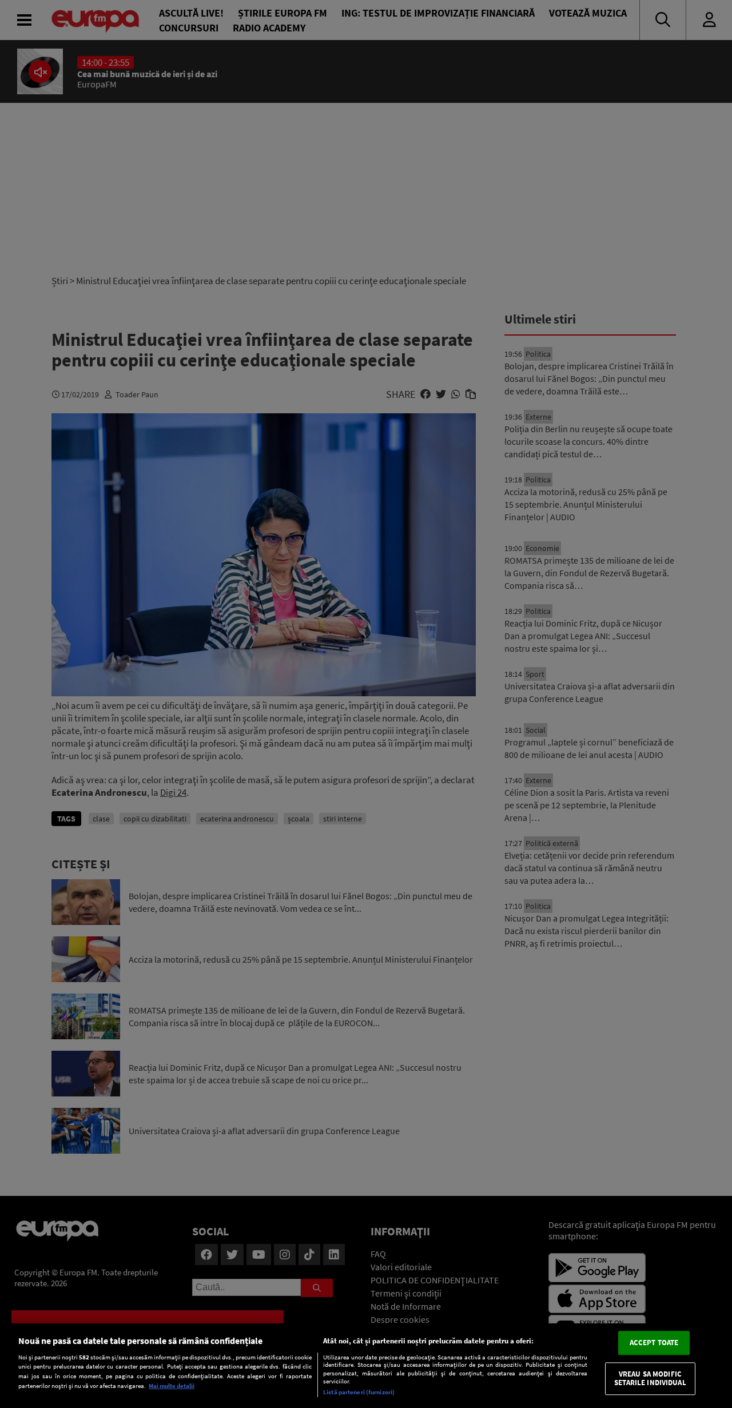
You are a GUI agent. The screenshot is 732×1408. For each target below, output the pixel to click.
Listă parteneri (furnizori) (359, 1392)
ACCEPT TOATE (654, 1342)
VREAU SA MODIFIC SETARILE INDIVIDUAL (650, 1378)
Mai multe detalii (171, 1386)
